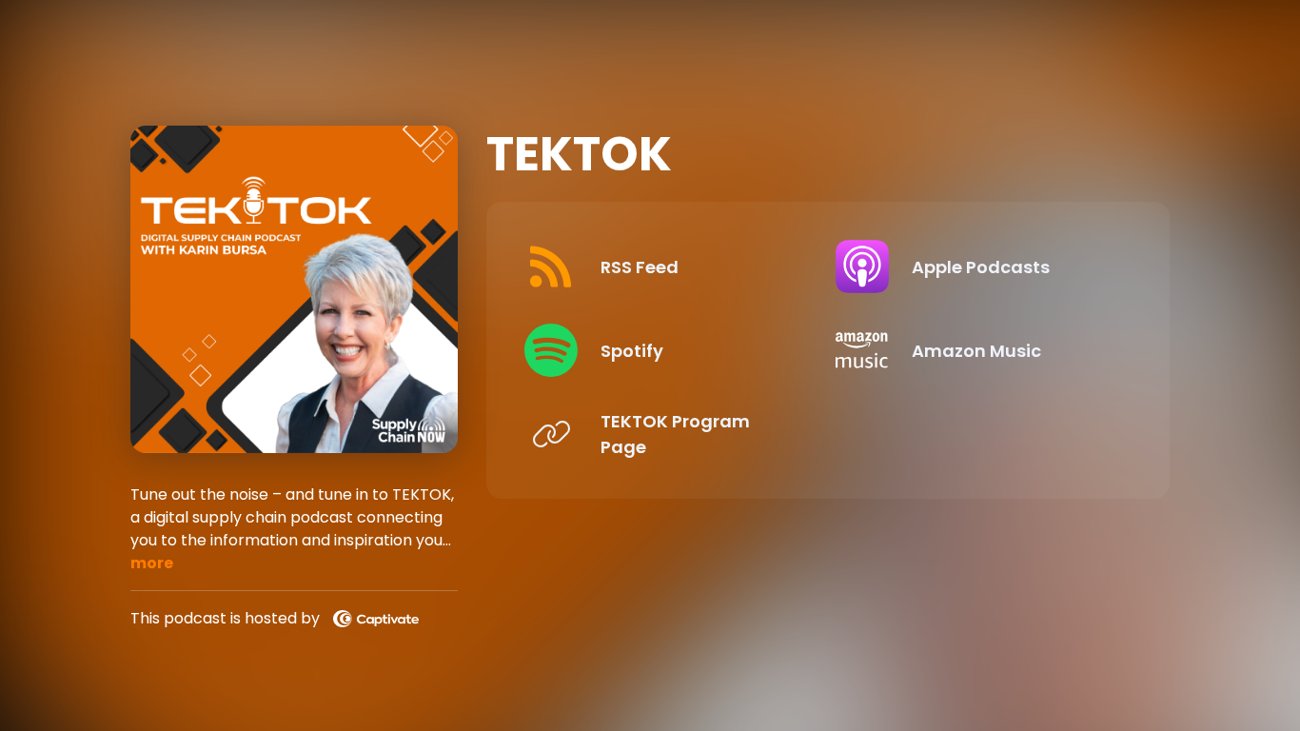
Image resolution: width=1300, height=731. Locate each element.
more (151, 563)
